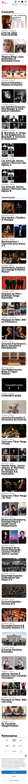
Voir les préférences (14, 780)
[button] (26, 755)
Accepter (14, 772)
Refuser (14, 776)
